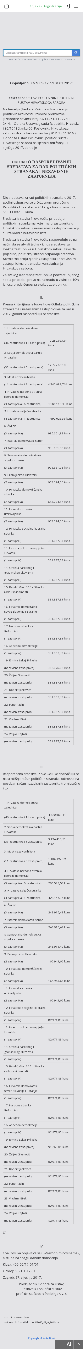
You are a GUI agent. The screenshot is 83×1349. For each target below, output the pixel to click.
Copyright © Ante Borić (41, 1338)
